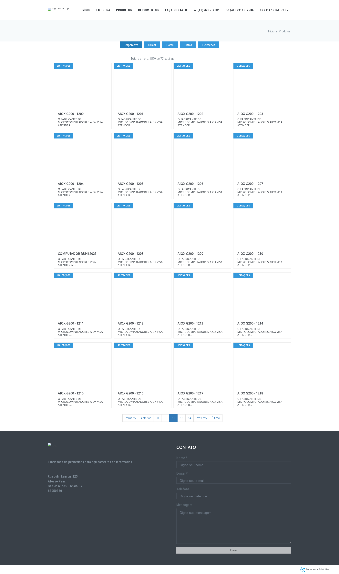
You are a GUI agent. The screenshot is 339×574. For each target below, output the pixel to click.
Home (170, 45)
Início (85, 10)
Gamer (152, 45)
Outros (188, 45)
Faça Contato (176, 10)
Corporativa (131, 45)
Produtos (124, 10)
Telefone (183, 489)
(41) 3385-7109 (208, 10)
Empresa (103, 10)
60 (157, 418)
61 (165, 418)
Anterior (146, 418)
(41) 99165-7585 (241, 10)
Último (216, 418)
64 (189, 418)
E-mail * (182, 473)
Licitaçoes (208, 45)
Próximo (201, 418)
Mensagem (184, 505)
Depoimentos (148, 10)
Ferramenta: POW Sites (317, 569)
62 (173, 418)
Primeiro (130, 418)
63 (181, 418)
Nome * (181, 458)
